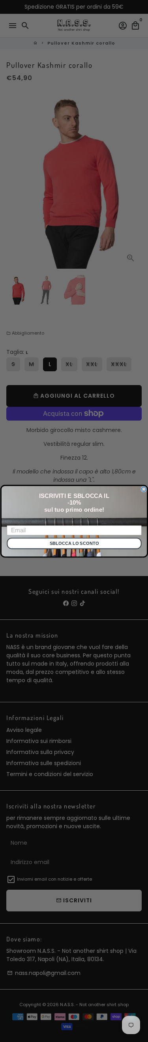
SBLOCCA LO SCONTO (74, 543)
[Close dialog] (143, 489)
